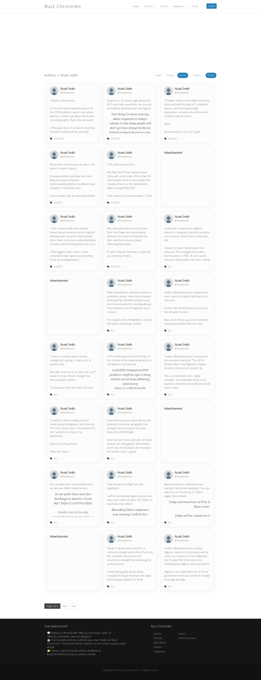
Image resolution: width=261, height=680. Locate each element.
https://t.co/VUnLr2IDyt (76, 503)
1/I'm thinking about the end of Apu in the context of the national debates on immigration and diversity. (129, 360)
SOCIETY (115, 138)
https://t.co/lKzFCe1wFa (130, 388)
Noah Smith (67, 89)
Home (136, 6)
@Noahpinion (67, 92)
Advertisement (173, 153)
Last (74, 606)
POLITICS (58, 138)
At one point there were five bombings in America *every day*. (73, 499)
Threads (148, 6)
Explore (158, 633)
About (195, 6)
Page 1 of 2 (52, 606)
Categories (178, 6)
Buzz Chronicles (62, 6)
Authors (164, 6)
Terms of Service (187, 638)
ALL (170, 266)
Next (64, 606)
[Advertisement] (130, 43)
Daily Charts (160, 642)
